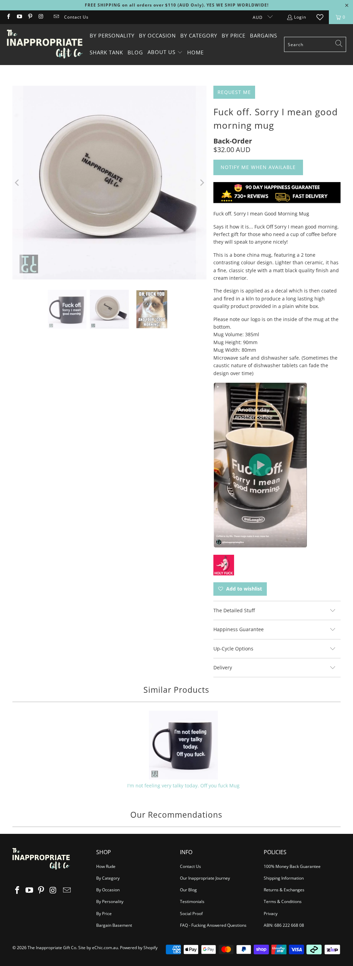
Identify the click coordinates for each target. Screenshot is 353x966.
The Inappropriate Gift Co (52, 948)
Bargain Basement (114, 925)
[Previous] (17, 183)
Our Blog (188, 890)
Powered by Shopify (139, 948)
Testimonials (192, 901)
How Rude (105, 866)
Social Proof (191, 913)
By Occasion (108, 890)
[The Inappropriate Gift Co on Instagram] (40, 17)
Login (300, 17)
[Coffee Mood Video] (260, 545)
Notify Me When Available (258, 167)
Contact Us (76, 17)
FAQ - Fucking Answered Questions (213, 925)
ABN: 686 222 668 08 (284, 925)
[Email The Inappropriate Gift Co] (56, 17)
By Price (104, 913)
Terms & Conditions (283, 901)
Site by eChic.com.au (98, 948)
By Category (108, 878)
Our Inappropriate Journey (205, 878)
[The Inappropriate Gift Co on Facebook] (8, 17)
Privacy (271, 913)
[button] (165, 52)
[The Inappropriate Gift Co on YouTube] (19, 17)
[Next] (201, 183)
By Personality (109, 901)
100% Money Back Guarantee (292, 866)
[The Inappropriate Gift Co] (45, 44)
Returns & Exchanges (284, 890)
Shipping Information (284, 878)
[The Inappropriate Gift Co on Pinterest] (30, 17)
